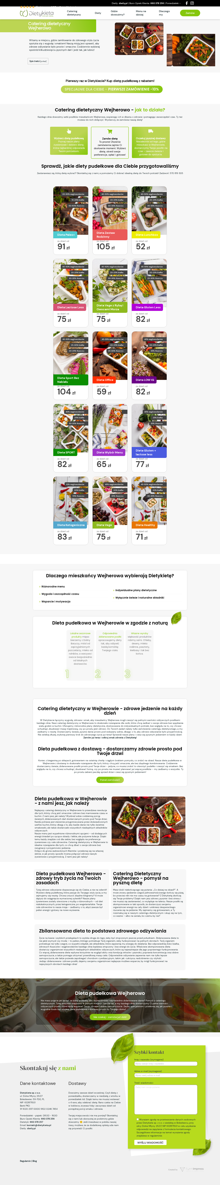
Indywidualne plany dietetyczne (136, 590)
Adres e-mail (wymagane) (148, 1071)
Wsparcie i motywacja (56, 601)
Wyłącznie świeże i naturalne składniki (139, 597)
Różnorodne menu (53, 586)
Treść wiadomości (143, 1082)
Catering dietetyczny (74, 13)
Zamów (190, 13)
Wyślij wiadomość (150, 1142)
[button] (73, 586)
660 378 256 (157, 3)
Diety (98, 13)
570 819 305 (176, 173)
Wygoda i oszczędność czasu (60, 594)
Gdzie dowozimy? (117, 13)
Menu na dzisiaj (141, 13)
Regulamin (25, 1161)
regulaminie (156, 1135)
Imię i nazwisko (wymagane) (148, 1059)
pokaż (43, 61)
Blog (35, 1161)
